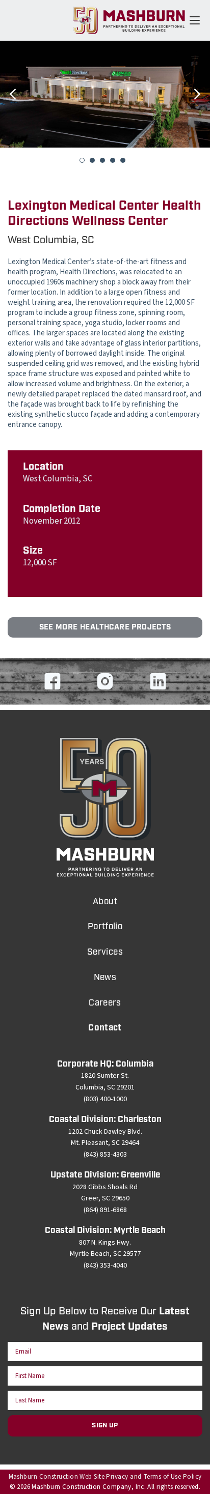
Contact (105, 1027)
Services (105, 952)
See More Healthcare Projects (105, 627)
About (105, 901)
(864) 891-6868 (105, 1210)
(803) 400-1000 (105, 1099)
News (105, 977)
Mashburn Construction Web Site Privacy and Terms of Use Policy (105, 1476)
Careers (105, 1003)
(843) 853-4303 (105, 1155)
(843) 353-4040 (105, 1265)
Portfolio (105, 926)
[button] (13, 109)
